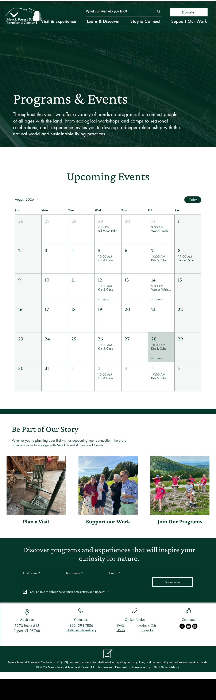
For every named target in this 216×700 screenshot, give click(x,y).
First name (31, 573)
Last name (74, 573)
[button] (28, 229)
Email (114, 573)
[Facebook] (182, 626)
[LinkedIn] (188, 626)
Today (193, 199)
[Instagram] (194, 626)
